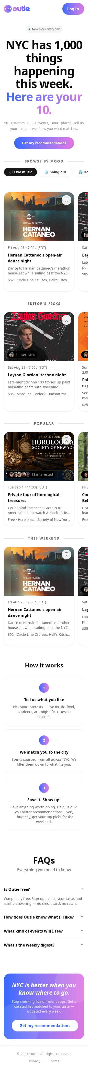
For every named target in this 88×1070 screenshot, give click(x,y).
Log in (73, 9)
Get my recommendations (44, 143)
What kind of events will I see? (33, 931)
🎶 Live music (20, 172)
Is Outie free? (17, 889)
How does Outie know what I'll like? (39, 917)
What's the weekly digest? (29, 945)
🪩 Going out (55, 172)
